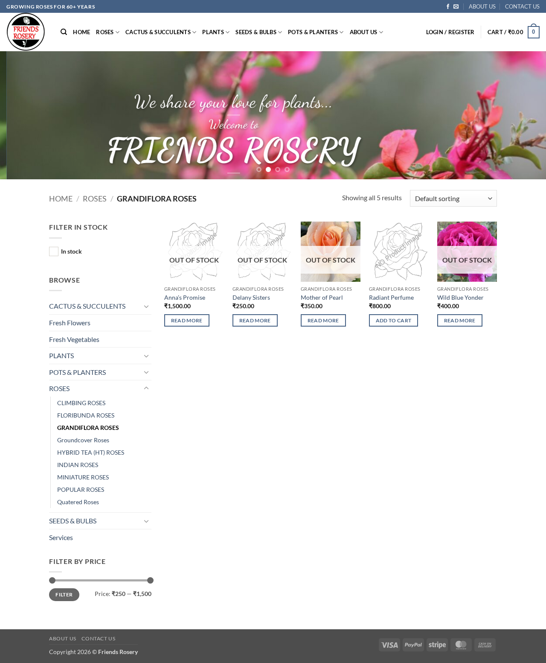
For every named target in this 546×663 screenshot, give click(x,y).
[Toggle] (146, 306)
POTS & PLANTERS (313, 32)
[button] (450, 32)
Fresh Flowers (69, 322)
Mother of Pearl (322, 297)
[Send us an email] (456, 7)
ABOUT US (482, 6)
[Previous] (21, 115)
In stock (71, 251)
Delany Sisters (251, 297)
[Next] (524, 115)
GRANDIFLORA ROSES (88, 427)
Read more (187, 320)
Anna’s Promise (184, 297)
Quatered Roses (78, 501)
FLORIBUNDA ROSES (85, 415)
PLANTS (213, 32)
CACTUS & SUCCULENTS (158, 32)
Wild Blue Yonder (460, 297)
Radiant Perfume (391, 297)
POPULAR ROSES (80, 489)
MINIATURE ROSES (83, 477)
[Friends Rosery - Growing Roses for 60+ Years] (27, 32)
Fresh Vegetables (74, 339)
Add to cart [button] (394, 320)
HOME (81, 32)
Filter (64, 594)
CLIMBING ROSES (81, 402)
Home (61, 198)
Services (61, 537)
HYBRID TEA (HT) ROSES (90, 452)
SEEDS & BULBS (255, 32)
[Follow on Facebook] (447, 7)
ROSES (104, 32)
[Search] (64, 32)
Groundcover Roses (83, 440)
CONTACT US (522, 6)
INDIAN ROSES (77, 464)
